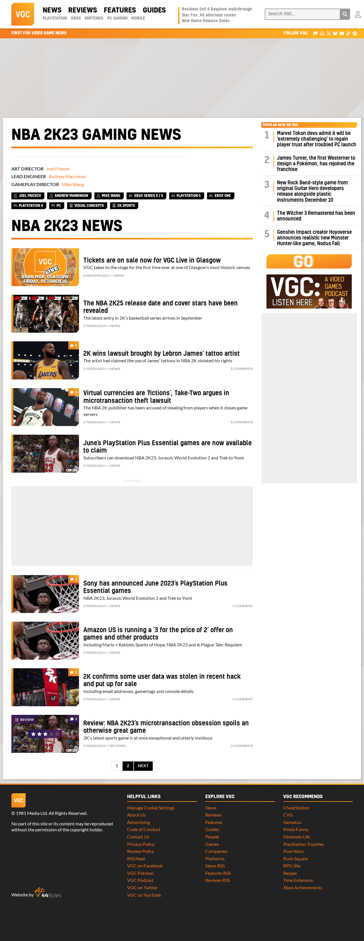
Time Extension (298, 880)
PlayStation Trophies (303, 844)
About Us (136, 814)
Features (120, 10)
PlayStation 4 (31, 205)
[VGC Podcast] (322, 33)
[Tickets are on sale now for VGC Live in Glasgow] (45, 267)
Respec (290, 873)
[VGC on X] (328, 33)
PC (59, 205)
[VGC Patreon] (315, 33)
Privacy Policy (140, 844)
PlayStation (55, 18)
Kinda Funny (295, 829)
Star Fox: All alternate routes (209, 15)
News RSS (215, 865)
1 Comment (242, 606)
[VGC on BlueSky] (335, 33)
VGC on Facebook (145, 865)
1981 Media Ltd (31, 813)
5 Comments (242, 369)
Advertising (138, 822)
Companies (216, 851)
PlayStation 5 (189, 195)
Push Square (295, 858)
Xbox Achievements (302, 887)
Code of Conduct (143, 829)
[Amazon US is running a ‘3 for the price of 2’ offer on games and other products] (45, 641)
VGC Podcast (140, 880)
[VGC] (22, 14)
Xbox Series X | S (148, 195)
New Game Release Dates (206, 21)
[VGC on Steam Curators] (355, 33)
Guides (154, 10)
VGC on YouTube (144, 895)
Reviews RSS (217, 880)
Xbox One (222, 195)
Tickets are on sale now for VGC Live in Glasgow (152, 260)
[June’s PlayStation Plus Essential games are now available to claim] (45, 454)
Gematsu (292, 822)
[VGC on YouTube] (342, 33)
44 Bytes (47, 892)
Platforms (215, 858)
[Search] (345, 14)
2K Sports (126, 205)
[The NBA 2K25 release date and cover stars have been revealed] (45, 314)
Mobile (138, 18)
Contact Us (138, 836)
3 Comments (242, 746)
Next (143, 765)
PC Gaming (117, 18)
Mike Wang (73, 184)
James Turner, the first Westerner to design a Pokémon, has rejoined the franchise (316, 164)
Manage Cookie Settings (151, 807)
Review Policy (140, 851)
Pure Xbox (293, 851)
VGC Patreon (140, 873)
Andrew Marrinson (67, 176)
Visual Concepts (89, 205)
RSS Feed (136, 858)
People (212, 836)
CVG (288, 814)
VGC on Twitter (142, 887)
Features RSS (218, 873)
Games (212, 844)
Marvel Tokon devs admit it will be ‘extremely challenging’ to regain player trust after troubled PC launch (316, 139)
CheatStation (296, 807)
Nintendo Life (296, 836)
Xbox (76, 18)
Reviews (82, 10)
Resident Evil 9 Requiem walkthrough (217, 9)
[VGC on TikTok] (348, 33)
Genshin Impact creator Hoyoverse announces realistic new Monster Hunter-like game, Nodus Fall (314, 238)
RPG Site (292, 865)
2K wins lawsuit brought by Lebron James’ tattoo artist (161, 354)
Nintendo (94, 18)
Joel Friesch (57, 168)
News (52, 10)
